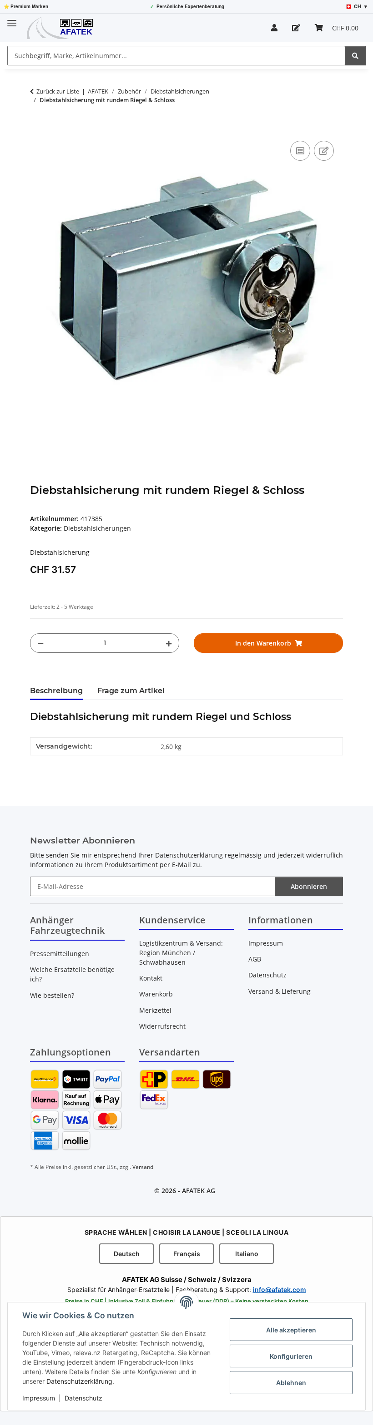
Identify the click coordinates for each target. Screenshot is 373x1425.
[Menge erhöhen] (169, 643)
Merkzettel (155, 1010)
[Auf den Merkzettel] (324, 151)
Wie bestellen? (52, 995)
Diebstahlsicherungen (97, 528)
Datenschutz (83, 1398)
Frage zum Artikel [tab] (131, 690)
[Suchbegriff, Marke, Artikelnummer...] (355, 55)
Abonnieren (309, 886)
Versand (142, 1167)
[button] (274, 28)
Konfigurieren (291, 1356)
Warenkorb (156, 994)
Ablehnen (291, 1382)
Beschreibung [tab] (56, 690)
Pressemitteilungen (59, 953)
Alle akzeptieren (291, 1330)
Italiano (246, 1253)
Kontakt (150, 978)
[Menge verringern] (40, 643)
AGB (254, 959)
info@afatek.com (279, 1289)
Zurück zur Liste (57, 91)
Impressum (38, 1398)
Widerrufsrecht (162, 1026)
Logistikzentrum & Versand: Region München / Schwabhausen (181, 952)
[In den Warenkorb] (37, 128)
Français (186, 1253)
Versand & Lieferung (279, 991)
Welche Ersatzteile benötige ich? (72, 974)
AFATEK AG (198, 1190)
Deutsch (127, 1253)
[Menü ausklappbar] (11, 19)
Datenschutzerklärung (79, 1381)
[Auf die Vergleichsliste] (300, 151)
